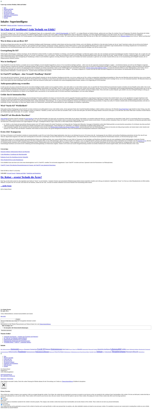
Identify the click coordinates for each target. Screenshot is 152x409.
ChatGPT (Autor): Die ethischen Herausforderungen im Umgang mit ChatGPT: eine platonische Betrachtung (28, 165)
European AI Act (142, 140)
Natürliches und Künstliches (11, 15)
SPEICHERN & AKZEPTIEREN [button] (9, 407)
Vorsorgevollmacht (132, 352)
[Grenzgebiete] (1, 1)
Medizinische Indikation (134, 349)
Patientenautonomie (30, 351)
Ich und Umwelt (8, 12)
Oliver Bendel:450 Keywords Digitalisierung (12, 159)
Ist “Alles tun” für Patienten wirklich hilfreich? (15, 338)
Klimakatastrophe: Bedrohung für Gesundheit (15, 339)
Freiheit (67, 349)
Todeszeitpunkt (108, 351)
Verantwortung (119, 351)
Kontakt (6, 17)
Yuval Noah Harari (124, 109)
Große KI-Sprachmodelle (62, 33)
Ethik (63, 349)
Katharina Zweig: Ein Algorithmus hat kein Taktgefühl (14, 157)
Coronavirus (33, 349)
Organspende (147, 349)
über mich (3, 316)
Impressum (3, 378)
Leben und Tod (7, 10)
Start (5, 7)
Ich (76, 349)
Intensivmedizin (85, 349)
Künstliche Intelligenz (104, 349)
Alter (1, 349)
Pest (59, 351)
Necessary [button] (3, 397)
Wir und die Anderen (9, 13)
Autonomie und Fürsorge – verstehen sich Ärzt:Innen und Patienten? (21, 336)
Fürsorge (70, 349)
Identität (79, 349)
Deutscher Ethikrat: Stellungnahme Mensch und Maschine (15, 151)
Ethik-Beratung (7, 16)
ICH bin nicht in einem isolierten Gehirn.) (97, 67)
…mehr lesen (6, 186)
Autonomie (15, 349)
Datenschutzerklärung (45, 324)
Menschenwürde (142, 349)
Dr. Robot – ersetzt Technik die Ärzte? (21, 177)
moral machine (29, 118)
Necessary (5, 399)
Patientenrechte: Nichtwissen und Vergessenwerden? (17, 341)
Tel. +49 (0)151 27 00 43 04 (8, 376)
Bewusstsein (27, 349)
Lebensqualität (115, 349)
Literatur (127, 349)
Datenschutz (10, 378)
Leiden (123, 349)
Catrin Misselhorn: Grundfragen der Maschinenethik (14, 154)
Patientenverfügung (42, 352)
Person (56, 351)
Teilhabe (99, 352)
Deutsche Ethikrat (125, 36)
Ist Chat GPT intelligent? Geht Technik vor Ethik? (28, 29)
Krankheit (95, 349)
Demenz (47, 349)
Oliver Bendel (4, 118)
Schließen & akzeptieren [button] (79, 381)
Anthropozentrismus (6, 349)
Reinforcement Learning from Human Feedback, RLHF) (65, 127)
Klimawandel (91, 349)
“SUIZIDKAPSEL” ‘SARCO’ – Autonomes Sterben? (17, 342)
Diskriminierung (56, 349)
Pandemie (22, 351)
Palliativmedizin (13, 352)
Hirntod (74, 349)
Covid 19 (41, 349)
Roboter (62, 351)
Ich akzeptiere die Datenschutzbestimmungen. (15, 327)
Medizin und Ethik (8, 9)
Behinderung (21, 349)
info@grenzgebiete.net (6, 374)
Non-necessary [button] (4, 403)
